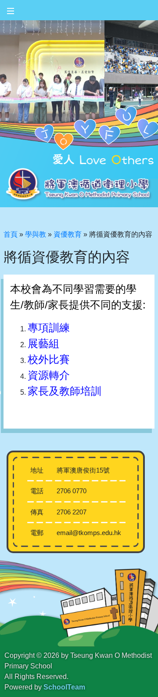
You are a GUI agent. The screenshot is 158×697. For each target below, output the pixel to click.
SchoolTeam (64, 687)
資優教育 (68, 234)
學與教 (35, 234)
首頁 (11, 234)
